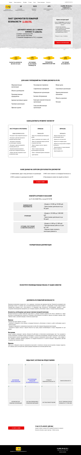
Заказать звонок (62, 452)
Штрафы (25, 2)
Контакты (48, 2)
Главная (10, 2)
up (40, 449)
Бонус (34, 2)
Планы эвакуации (41, 2)
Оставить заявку (16, 428)
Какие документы (17, 2)
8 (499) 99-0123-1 (69, 2)
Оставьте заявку (40, 182)
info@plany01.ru (66, 8)
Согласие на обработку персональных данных (63, 39)
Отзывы (30, 2)
